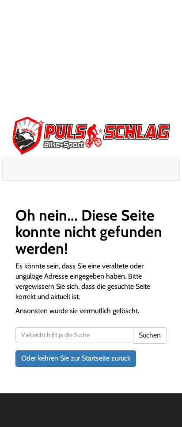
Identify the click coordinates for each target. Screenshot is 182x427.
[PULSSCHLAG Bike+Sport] (91, 135)
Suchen (150, 335)
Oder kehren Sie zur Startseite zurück (75, 358)
